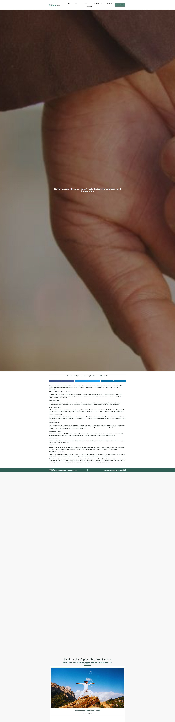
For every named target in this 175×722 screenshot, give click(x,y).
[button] (61, 381)
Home (68, 3)
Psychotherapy (96, 3)
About (76, 3)
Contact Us (89, 6)
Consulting (109, 3)
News (86, 3)
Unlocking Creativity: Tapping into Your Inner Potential (87, 710)
